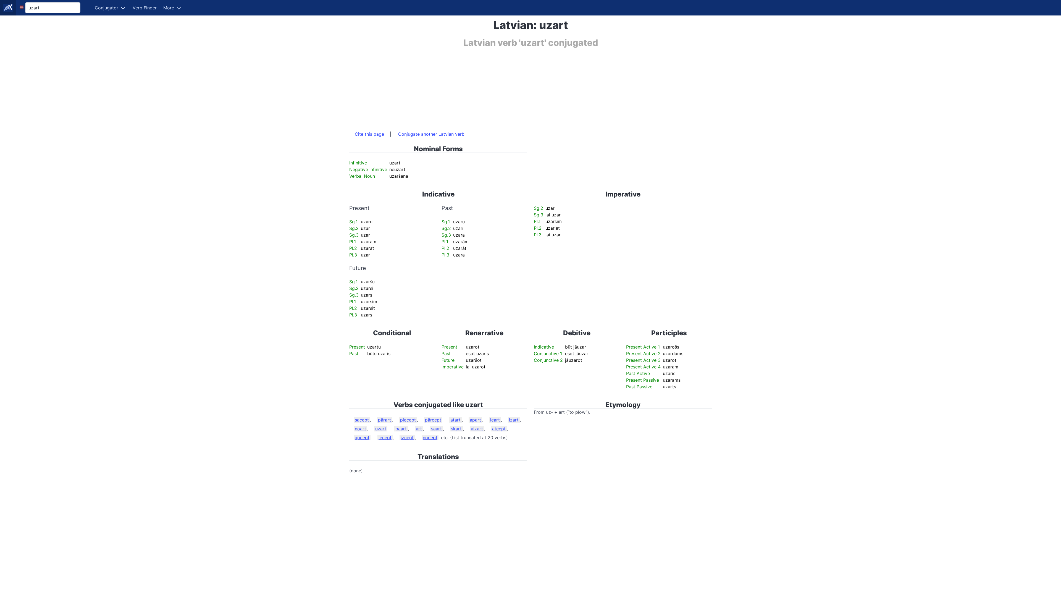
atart (455, 420)
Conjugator (106, 8)
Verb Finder (145, 8)
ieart (495, 420)
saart (436, 428)
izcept (407, 437)
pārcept (433, 420)
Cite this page (369, 134)
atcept (499, 428)
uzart (380, 428)
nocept (430, 437)
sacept (362, 420)
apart (475, 420)
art (419, 428)
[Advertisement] (515, 86)
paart (401, 428)
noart (360, 428)
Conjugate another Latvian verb (431, 134)
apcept (362, 437)
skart (456, 428)
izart (514, 420)
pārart (384, 420)
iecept (385, 437)
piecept (408, 420)
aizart (477, 428)
